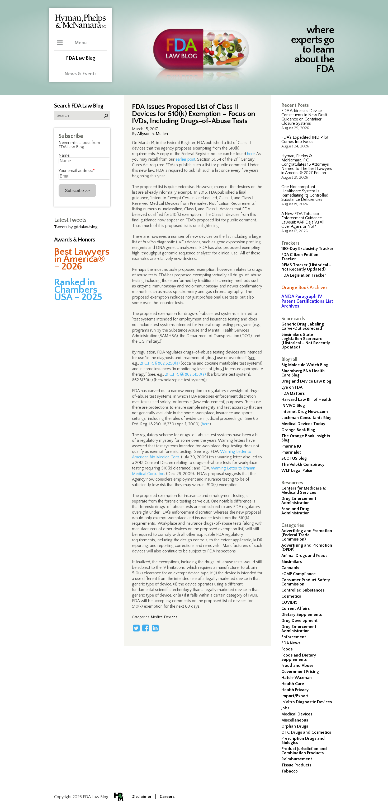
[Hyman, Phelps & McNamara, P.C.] (80, 27)
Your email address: (77, 170)
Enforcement (293, 637)
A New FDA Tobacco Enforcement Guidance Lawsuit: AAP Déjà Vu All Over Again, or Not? (302, 220)
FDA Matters (293, 393)
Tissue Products (296, 765)
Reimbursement (296, 759)
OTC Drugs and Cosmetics (306, 732)
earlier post (185, 159)
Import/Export (295, 696)
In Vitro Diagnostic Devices (306, 702)
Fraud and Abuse (297, 665)
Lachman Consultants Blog (306, 417)
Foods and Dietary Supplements (298, 657)
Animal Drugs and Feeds (304, 555)
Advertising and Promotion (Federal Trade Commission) (306, 535)
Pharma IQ (291, 446)
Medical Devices (296, 714)
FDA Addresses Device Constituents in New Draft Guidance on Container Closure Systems (304, 117)
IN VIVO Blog (293, 405)
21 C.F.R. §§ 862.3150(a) (185, 374)
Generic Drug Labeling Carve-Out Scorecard (302, 326)
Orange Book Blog (298, 429)
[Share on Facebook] (145, 628)
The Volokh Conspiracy (302, 464)
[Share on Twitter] (136, 628)
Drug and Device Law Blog (306, 381)
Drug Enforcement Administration (298, 500)
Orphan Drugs (294, 726)
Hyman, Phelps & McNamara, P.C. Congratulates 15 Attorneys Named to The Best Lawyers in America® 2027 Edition (306, 164)
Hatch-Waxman (296, 677)
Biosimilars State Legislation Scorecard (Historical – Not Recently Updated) (305, 341)
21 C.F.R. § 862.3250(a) (160, 363)
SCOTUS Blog (294, 458)
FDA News (290, 643)
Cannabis (290, 567)
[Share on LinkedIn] (155, 628)
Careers (167, 796)
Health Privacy (295, 689)
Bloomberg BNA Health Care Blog (303, 373)
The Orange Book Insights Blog (305, 438)
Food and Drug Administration (295, 510)
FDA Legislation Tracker (303, 275)
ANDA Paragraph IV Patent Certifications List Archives (307, 301)
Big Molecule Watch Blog (304, 364)
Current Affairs (295, 608)
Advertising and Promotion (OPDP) (306, 547)
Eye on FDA (291, 387)
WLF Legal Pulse (296, 470)
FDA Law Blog (80, 58)
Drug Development (299, 620)
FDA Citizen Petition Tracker (299, 256)
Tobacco (289, 771)
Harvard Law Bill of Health (306, 399)
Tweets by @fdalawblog (76, 227)
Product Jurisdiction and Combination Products (304, 750)
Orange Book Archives (304, 287)
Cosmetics (291, 596)
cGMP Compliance (298, 573)
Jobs (285, 708)
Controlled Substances (302, 590)
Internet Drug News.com (304, 411)
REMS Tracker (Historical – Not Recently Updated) (306, 267)
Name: (64, 155)
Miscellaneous (294, 720)
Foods (286, 649)
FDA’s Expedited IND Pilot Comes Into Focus (304, 139)
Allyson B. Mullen (152, 133)
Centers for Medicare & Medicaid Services (303, 490)
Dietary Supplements (301, 614)
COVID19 (289, 602)
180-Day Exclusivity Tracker (307, 248)
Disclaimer (141, 796)
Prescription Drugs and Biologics (303, 740)
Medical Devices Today (303, 423)
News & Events (80, 74)
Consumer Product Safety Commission (305, 582)
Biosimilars (291, 561)
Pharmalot (291, 452)
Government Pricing (300, 671)
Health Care (292, 683)
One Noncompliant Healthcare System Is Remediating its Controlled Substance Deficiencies (304, 193)
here (251, 153)
